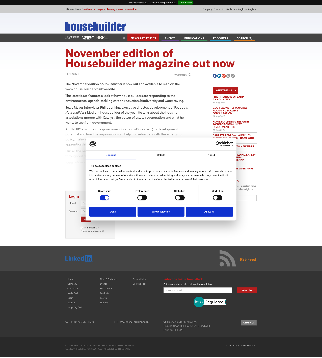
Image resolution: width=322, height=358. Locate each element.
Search (103, 297)
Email (73, 202)
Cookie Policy (139, 283)
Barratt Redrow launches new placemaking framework (234, 136)
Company (207, 9)
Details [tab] (161, 155)
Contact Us (219, 9)
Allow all (209, 211)
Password (73, 211)
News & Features (108, 279)
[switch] (142, 197)
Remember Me (91, 227)
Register (71, 302)
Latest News (223, 90)
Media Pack (231, 9)
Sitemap (104, 302)
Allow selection (161, 211)
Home (70, 279)
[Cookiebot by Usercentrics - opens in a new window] (218, 143)
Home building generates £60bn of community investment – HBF (231, 124)
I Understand (185, 2)
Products (104, 293)
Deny (113, 211)
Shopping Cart (74, 307)
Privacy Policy (139, 279)
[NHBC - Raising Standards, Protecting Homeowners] (88, 37)
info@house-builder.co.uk (134, 321)
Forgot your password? (92, 230)
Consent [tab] (111, 155)
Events (103, 283)
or (251, 9)
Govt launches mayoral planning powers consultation (109, 9)
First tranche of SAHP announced (228, 98)
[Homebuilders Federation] (102, 37)
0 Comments (180, 74)
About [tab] (211, 155)
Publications (106, 288)
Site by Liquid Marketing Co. (241, 345)
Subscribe (247, 290)
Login (70, 297)
